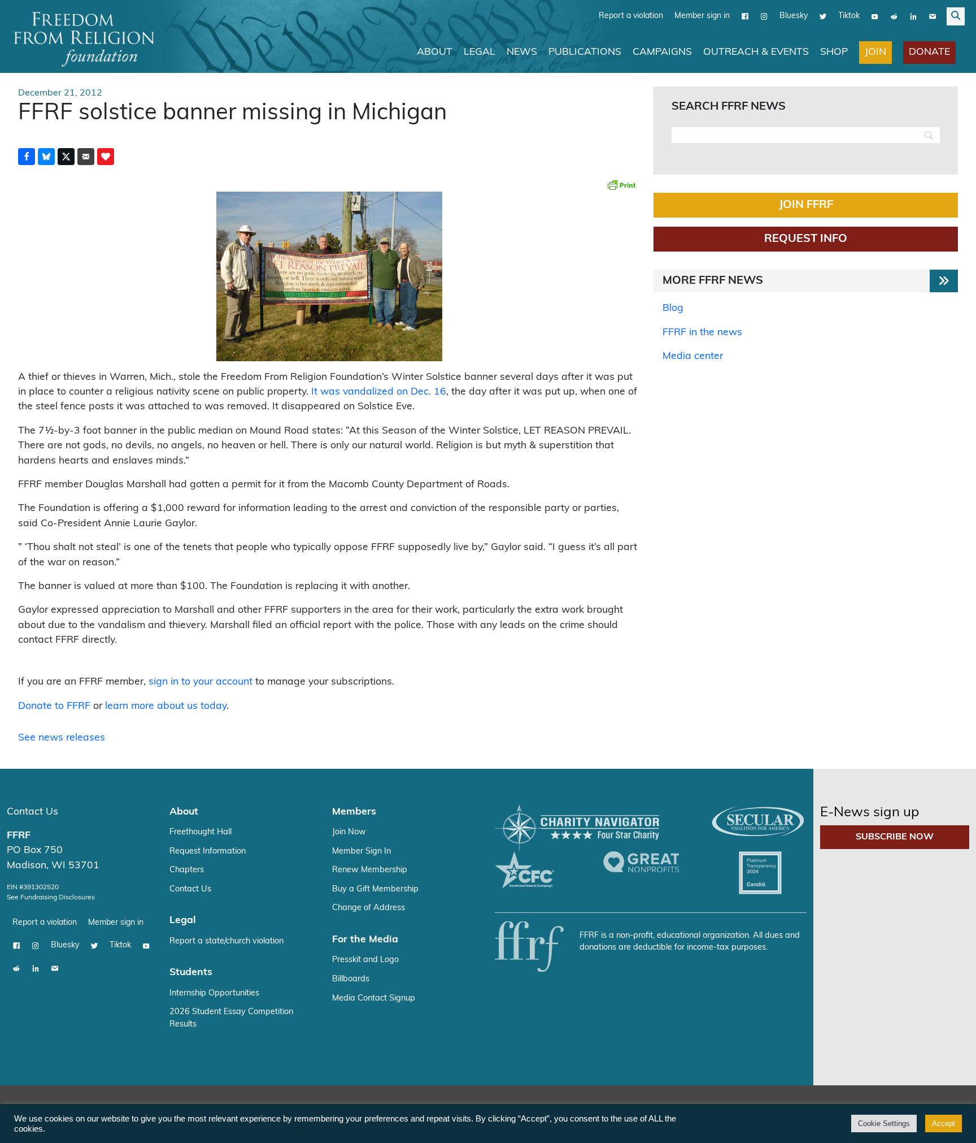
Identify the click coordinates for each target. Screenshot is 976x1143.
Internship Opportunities (214, 993)
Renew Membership (369, 870)
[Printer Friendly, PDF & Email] (621, 185)
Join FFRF (806, 205)
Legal (479, 52)
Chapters (186, 870)
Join (875, 52)
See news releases (61, 738)
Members (354, 812)
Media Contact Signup (373, 998)
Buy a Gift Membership (375, 889)
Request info (805, 239)
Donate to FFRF (54, 706)
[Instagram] (764, 16)
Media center (693, 356)
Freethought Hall (200, 832)
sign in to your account (200, 682)
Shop (834, 52)
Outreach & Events (756, 52)
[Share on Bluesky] (46, 156)
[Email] (932, 16)
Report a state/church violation (226, 941)
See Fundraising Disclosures (51, 897)
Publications (584, 52)
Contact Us (32, 812)
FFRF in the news (702, 332)
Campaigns (662, 52)
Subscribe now (895, 837)
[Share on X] (66, 156)
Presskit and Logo (365, 960)
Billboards (350, 979)
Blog (673, 308)
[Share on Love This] (105, 156)
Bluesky (793, 16)
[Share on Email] (85, 156)
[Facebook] (745, 16)
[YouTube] (874, 16)
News (522, 52)
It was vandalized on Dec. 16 (378, 392)
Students (190, 972)
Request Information (207, 851)
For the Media (365, 940)
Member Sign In (361, 851)
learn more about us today (165, 706)
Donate (929, 52)
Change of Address (368, 908)
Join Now (349, 832)
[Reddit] (894, 16)
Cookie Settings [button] (884, 1123)
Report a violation (631, 16)
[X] (823, 16)
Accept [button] (943, 1123)
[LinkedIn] (913, 16)
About (434, 52)
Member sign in (702, 16)
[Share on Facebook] (26, 156)
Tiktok (849, 16)
